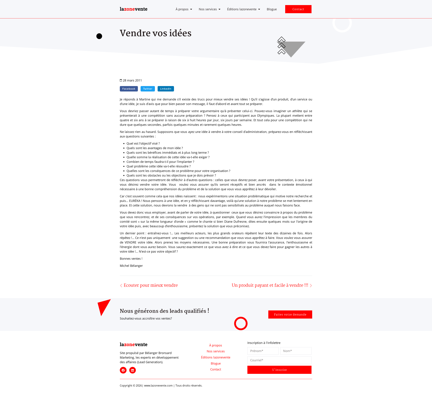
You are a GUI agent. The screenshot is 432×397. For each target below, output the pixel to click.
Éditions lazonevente (241, 9)
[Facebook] (123, 370)
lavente (133, 9)
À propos (182, 9)
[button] (129, 88)
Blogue (272, 9)
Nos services (208, 9)
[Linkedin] (132, 370)
